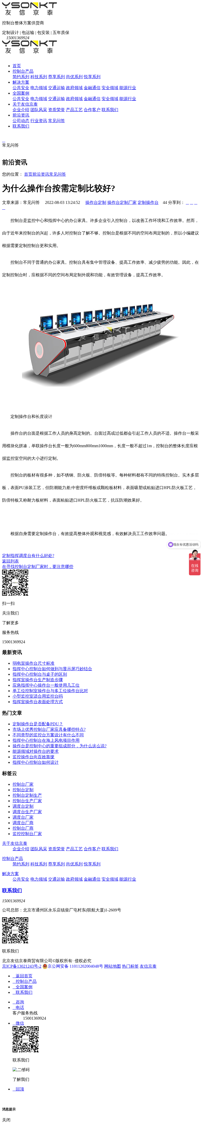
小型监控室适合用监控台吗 (38, 696)
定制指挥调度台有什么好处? (28, 555)
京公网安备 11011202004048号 (75, 966)
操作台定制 (95, 202)
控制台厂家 (23, 784)
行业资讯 (38, 120)
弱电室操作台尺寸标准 (33, 663)
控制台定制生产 (27, 795)
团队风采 (38, 109)
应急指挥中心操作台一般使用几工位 (46, 685)
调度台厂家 (23, 817)
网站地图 (112, 966)
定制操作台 (148, 202)
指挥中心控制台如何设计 (36, 762)
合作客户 (92, 109)
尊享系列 (56, 76)
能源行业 (127, 87)
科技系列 (38, 76)
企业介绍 (21, 109)
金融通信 (92, 87)
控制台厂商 (23, 828)
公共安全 (21, 87)
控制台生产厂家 (27, 801)
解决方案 (21, 82)
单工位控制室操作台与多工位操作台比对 (50, 690)
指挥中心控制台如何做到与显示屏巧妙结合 (52, 669)
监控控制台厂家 (27, 833)
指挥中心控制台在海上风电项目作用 (46, 740)
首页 (17, 66)
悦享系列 (92, 76)
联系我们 (110, 109)
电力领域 (38, 87)
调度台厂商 (23, 822)
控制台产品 (23, 71)
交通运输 (56, 87)
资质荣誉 (56, 109)
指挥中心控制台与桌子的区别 (40, 674)
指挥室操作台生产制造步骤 (38, 680)
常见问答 (56, 120)
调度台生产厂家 (27, 812)
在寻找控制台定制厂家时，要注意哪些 (37, 566)
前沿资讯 (21, 115)
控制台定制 (23, 790)
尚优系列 (74, 76)
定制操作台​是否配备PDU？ (38, 724)
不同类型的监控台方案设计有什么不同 (48, 735)
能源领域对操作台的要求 (36, 751)
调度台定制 (23, 806)
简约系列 (21, 76)
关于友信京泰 (25, 104)
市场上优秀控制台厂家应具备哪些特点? (49, 729)
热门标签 (130, 966)
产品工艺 (74, 109)
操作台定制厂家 (122, 202)
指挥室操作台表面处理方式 (38, 701)
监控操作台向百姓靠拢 (33, 757)
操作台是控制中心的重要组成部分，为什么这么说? (60, 746)
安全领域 (110, 87)
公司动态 (21, 120)
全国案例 (21, 93)
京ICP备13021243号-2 (21, 966)
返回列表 (10, 561)
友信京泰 (148, 966)
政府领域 (74, 87)
